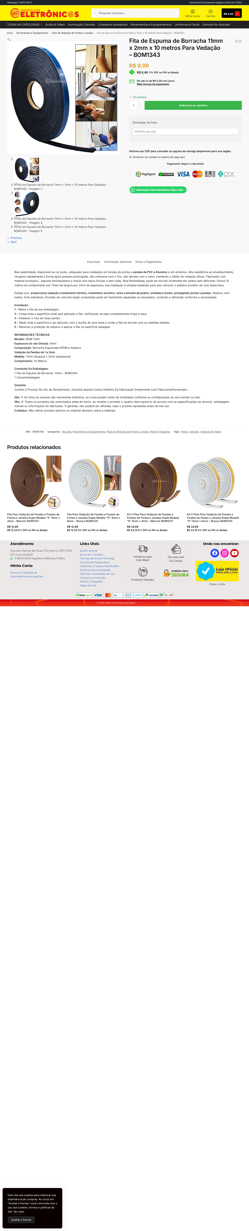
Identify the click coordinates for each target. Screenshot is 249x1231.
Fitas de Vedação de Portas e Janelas (72, 33)
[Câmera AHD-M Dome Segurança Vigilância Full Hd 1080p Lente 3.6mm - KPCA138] (236, 41)
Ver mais (19, 1211)
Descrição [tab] (93, 261)
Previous (16, 237)
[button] (9, 39)
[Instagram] (224, 553)
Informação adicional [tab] (117, 261)
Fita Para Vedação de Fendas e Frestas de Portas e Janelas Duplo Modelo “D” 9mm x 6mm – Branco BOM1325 (93, 518)
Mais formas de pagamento (153, 84)
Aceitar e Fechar (21, 1219)
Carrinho (210, 16)
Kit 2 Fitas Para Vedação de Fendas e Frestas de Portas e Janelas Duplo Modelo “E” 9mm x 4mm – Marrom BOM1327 (153, 518)
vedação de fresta (210, 431)
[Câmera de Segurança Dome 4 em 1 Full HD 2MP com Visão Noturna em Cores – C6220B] (240, 41)
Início (10, 33)
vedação (194, 431)
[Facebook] (214, 553)
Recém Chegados (160, 431)
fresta (184, 431)
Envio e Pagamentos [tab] (149, 261)
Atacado (66, 431)
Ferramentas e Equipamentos (32, 33)
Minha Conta (193, 16)
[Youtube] (234, 553)
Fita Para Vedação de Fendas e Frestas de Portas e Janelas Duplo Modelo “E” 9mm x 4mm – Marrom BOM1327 (33, 518)
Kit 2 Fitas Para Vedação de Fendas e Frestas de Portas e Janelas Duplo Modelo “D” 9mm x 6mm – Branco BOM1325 (213, 518)
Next (14, 242)
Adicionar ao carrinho (193, 105)
